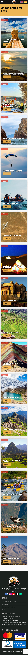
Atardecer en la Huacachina (10, 105)
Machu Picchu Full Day (12, 429)
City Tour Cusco (9, 300)
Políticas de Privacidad (8, 607)
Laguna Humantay (11, 397)
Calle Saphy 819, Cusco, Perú (14, 616)
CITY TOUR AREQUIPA (11, 559)
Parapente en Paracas (12, 171)
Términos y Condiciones (9, 601)
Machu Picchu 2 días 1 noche (12, 461)
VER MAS (6, 44)
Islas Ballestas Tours (12, 139)
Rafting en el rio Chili (12, 494)
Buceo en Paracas (10, 203)
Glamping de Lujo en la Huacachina (12, 267)
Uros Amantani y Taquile (13, 74)
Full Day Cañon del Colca (14, 526)
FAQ (3, 610)
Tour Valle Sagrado (11, 333)
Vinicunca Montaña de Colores (13, 364)
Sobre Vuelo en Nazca (12, 236)
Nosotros (5, 604)
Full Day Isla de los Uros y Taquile (13, 41)
